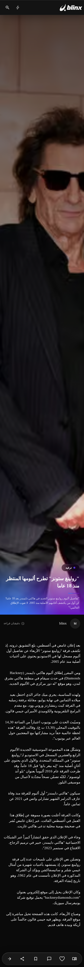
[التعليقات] (49, 959)
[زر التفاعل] (62, 958)
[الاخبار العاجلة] (17, 7)
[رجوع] (9, 958)
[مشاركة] (22, 959)
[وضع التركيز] (74, 958)
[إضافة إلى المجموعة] (36, 959)
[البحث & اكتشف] (7, 7)
